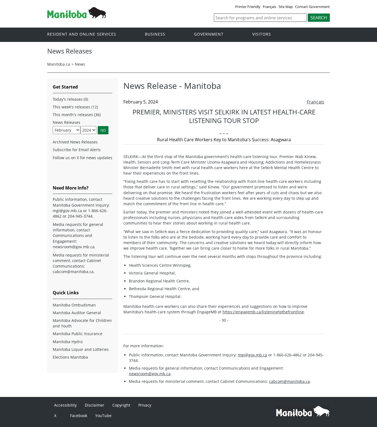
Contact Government (312, 6)
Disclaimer (94, 405)
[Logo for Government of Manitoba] (76, 17)
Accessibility (65, 405)
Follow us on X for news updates (82, 157)
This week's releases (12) (75, 107)
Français (269, 6)
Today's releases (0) (70, 99)
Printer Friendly (248, 6)
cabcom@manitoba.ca (289, 381)
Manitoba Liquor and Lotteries (81, 349)
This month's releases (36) (77, 114)
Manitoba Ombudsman (74, 305)
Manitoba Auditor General (77, 312)
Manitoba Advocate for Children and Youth (82, 323)
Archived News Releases (75, 142)
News (80, 64)
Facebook (78, 415)
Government (209, 34)
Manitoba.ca (58, 64)
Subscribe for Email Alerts (77, 149)
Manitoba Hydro (68, 341)
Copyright (121, 405)
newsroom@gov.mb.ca (150, 373)
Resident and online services (81, 34)
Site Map (285, 6)
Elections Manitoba (70, 357)
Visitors (261, 34)
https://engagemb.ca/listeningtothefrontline (263, 311)
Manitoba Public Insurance (77, 333)
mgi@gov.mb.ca (252, 354)
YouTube (103, 415)
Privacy (144, 405)
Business (155, 34)
